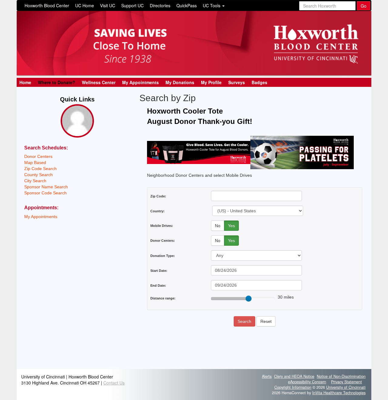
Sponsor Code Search (45, 192)
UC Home (84, 5)
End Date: (158, 285)
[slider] (249, 299)
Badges (259, 82)
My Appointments (140, 82)
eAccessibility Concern (307, 382)
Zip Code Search (40, 168)
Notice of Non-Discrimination (341, 376)
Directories (160, 5)
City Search (35, 180)
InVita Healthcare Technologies (339, 392)
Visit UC (107, 5)
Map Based (35, 162)
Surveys (236, 82)
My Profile (211, 82)
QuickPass (186, 5)
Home (25, 82)
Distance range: (163, 298)
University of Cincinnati (346, 387)
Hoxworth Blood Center (47, 5)
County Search (38, 174)
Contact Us (114, 383)
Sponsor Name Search (46, 186)
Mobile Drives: (161, 225)
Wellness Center (98, 82)
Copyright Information (292, 387)
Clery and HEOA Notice (294, 376)
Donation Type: (162, 256)
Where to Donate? (56, 82)
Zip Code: (158, 196)
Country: (157, 211)
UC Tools (212, 5)
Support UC (132, 5)
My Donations (180, 82)
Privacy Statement (346, 382)
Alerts (267, 376)
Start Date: (158, 270)
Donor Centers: (162, 240)
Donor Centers (38, 156)
